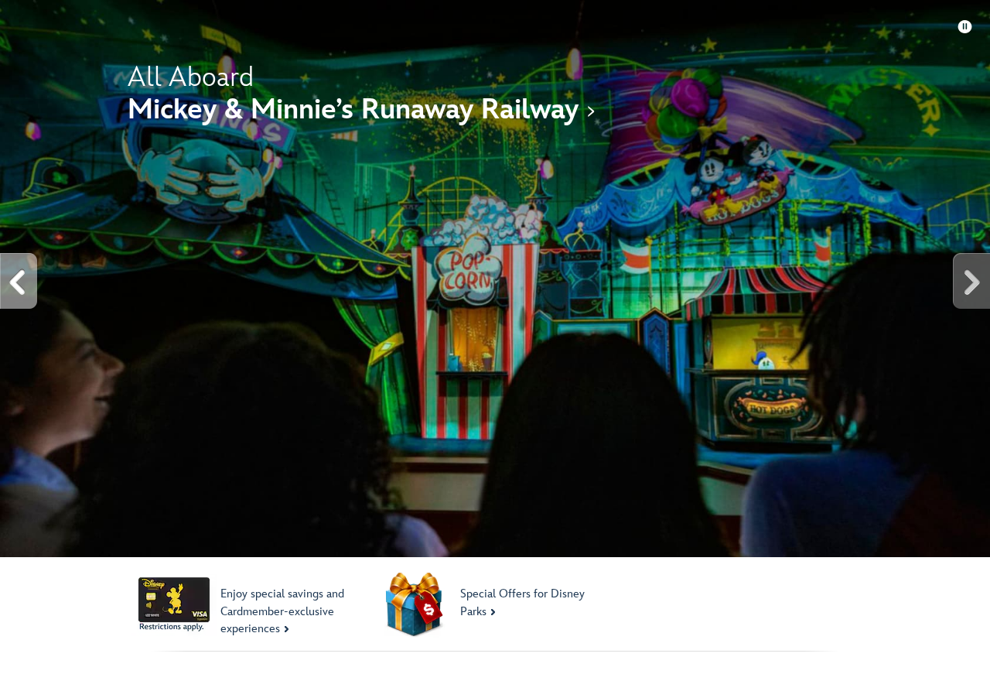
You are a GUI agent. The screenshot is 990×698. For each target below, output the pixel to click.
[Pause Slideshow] (965, 27)
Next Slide (970, 281)
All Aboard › (362, 94)
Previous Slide (19, 281)
